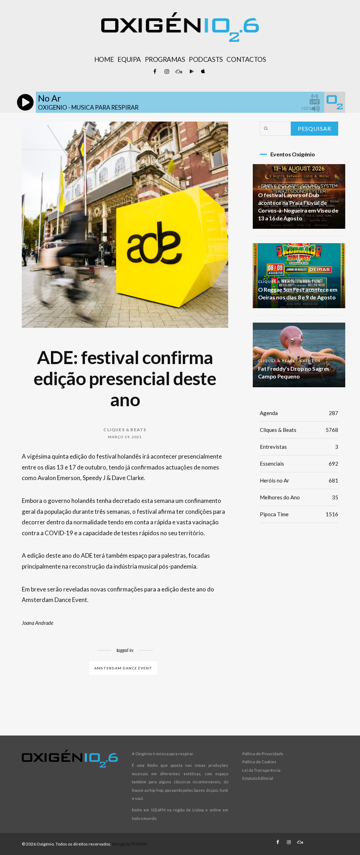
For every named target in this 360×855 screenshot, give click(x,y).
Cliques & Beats (124, 429)
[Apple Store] (202, 71)
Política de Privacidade (262, 753)
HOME (104, 59)
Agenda (299, 413)
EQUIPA (129, 59)
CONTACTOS (246, 59)
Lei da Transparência (261, 770)
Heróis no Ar (299, 480)
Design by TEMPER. (130, 844)
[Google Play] (190, 71)
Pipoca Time (299, 514)
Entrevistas (299, 446)
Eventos (310, 187)
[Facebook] (154, 71)
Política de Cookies (259, 761)
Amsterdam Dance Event (123, 668)
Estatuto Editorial (257, 778)
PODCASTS (206, 59)
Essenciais (299, 463)
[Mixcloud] (178, 71)
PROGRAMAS (165, 59)
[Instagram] (166, 71)
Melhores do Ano (299, 497)
